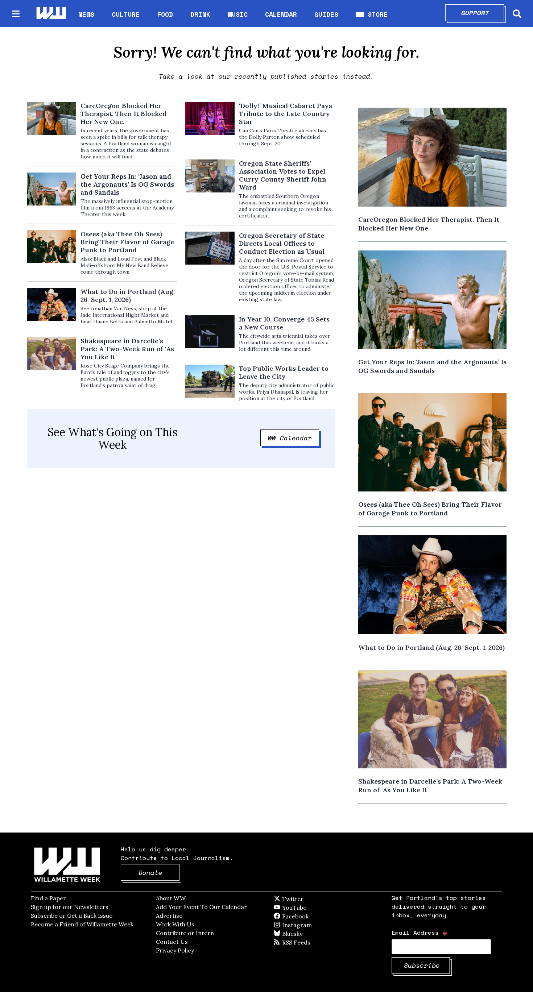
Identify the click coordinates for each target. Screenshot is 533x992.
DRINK (200, 14)
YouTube (306, 907)
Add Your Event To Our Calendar (201, 906)
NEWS (86, 14)
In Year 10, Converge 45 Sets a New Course (284, 323)
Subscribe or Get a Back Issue (71, 915)
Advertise (169, 915)
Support (482, 12)
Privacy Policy (175, 950)
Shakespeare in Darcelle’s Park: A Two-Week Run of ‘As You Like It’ (127, 349)
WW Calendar (293, 438)
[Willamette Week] (51, 13)
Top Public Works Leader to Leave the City (284, 373)
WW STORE (372, 14)
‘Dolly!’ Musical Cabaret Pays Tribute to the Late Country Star (285, 114)
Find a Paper (48, 898)
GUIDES (326, 14)
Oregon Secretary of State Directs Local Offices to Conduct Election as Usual (282, 244)
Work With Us (175, 924)
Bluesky (302, 933)
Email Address (420, 932)
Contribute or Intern (185, 933)
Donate (159, 872)
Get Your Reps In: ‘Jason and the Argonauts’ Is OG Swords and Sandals (127, 184)
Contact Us (172, 941)
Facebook (316, 916)
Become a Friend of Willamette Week (82, 924)
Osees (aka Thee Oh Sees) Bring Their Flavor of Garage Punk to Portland (127, 242)
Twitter (310, 898)
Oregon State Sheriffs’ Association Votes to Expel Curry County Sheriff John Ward (282, 175)
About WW (171, 898)
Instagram (312, 925)
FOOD (165, 14)
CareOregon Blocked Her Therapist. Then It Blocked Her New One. (123, 114)
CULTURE (126, 14)
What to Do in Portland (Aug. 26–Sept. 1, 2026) (127, 296)
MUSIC (238, 14)
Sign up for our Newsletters (69, 906)
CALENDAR (281, 14)
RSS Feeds (308, 942)
